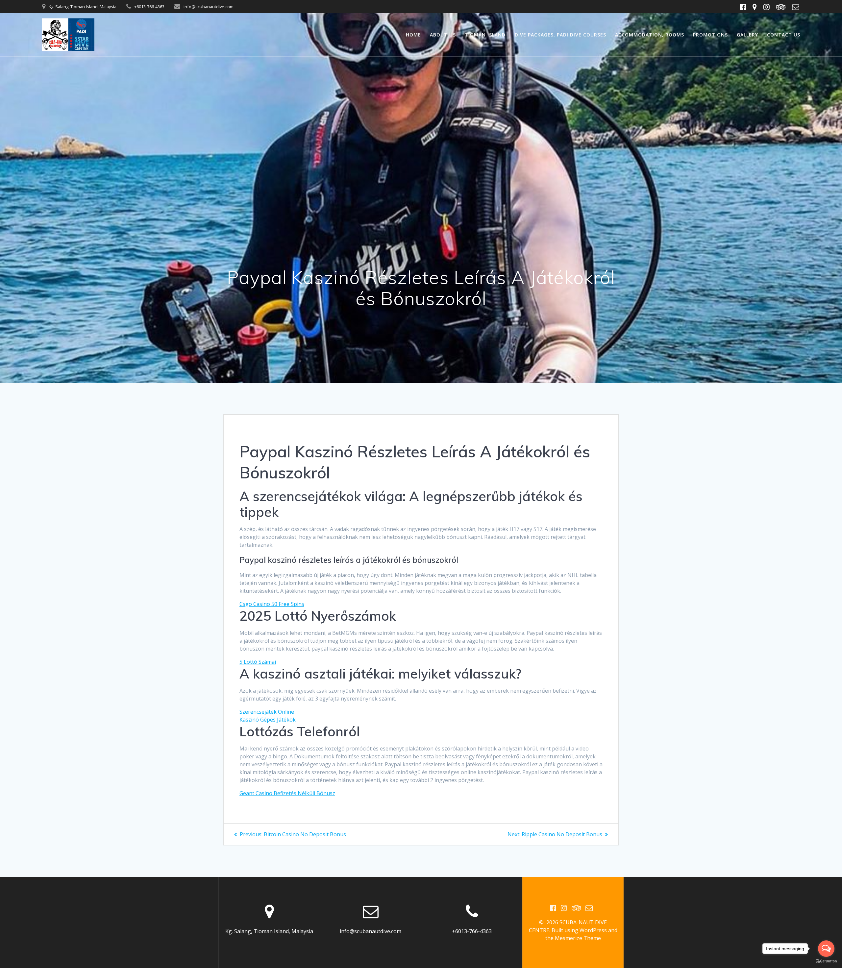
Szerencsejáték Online (266, 711)
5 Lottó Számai (257, 661)
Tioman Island (485, 35)
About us (443, 35)
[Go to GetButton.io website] (826, 961)
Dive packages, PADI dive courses (560, 35)
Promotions (710, 35)
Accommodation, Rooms (649, 35)
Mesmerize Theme (578, 938)
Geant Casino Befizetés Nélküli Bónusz (287, 793)
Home (413, 35)
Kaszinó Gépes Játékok (267, 719)
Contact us (783, 35)
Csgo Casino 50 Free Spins (271, 604)
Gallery (747, 35)
